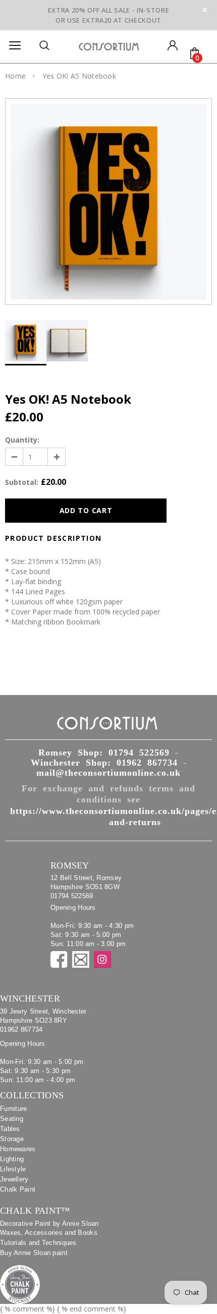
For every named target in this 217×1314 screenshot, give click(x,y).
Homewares (18, 1149)
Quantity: (22, 440)
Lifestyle (13, 1169)
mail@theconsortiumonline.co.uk (108, 773)
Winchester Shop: (104, 763)
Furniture (13, 1108)
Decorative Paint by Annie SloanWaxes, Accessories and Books (49, 1228)
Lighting (12, 1159)
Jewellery (14, 1179)
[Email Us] (80, 959)
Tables (10, 1129)
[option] (108, 201)
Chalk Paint (17, 1189)
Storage (12, 1139)
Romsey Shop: (104, 752)
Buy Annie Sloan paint (34, 1253)
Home (15, 76)
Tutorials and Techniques (38, 1242)
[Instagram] (102, 959)
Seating (11, 1118)
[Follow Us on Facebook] (59, 959)
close (204, 10)
